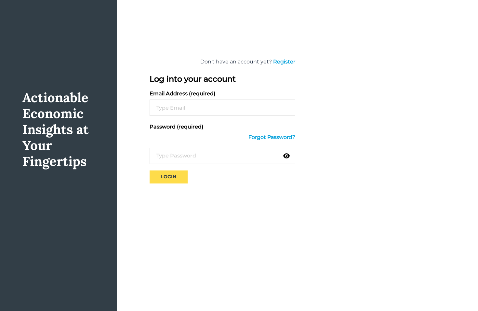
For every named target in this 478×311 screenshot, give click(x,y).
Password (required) (176, 127)
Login (168, 177)
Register (284, 62)
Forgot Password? (271, 137)
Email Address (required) (182, 93)
